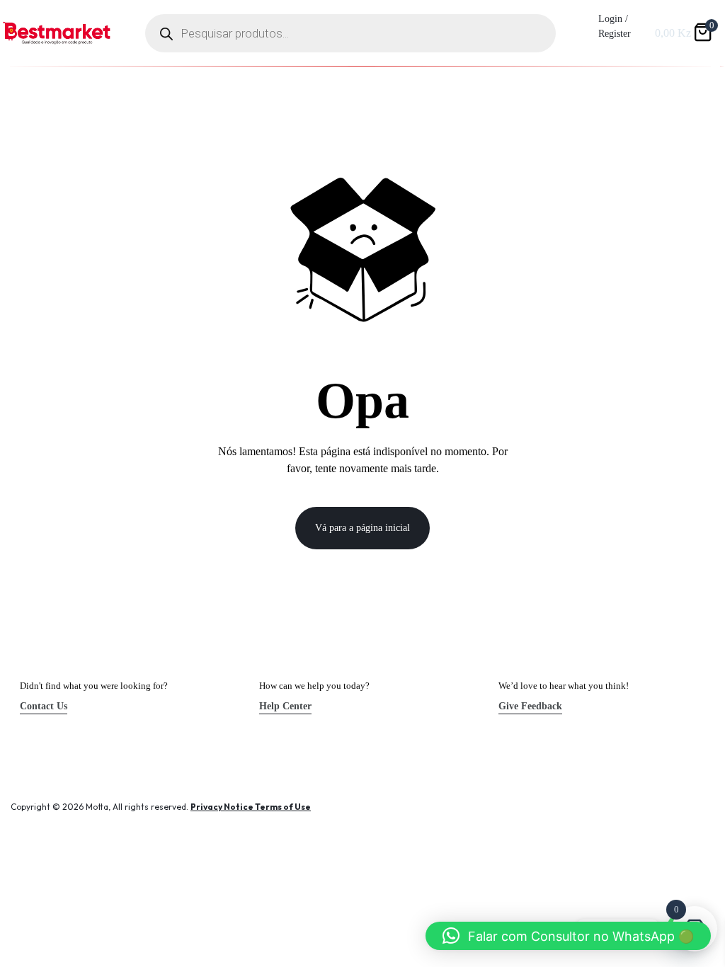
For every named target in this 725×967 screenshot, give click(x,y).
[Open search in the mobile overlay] (350, 33)
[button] (568, 936)
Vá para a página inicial (362, 527)
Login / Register (614, 26)
